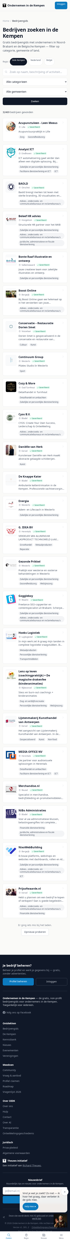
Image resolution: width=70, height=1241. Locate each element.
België (49, 60)
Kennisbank (9, 1039)
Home (6, 20)
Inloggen (61, 4)
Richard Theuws (32, 1165)
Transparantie (11, 1127)
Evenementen (10, 1050)
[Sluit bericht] (64, 1192)
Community (9, 1070)
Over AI (7, 1122)
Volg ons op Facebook (18, 1012)
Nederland (36, 60)
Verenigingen (10, 1055)
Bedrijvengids (11, 1028)
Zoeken (35, 101)
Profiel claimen (11, 1081)
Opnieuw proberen (35, 931)
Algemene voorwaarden (16, 1153)
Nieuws (7, 1045)
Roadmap (8, 1086)
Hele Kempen (18, 60)
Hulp (5, 1111)
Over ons (8, 1106)
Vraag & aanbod (12, 1075)
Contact (7, 1117)
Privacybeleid (10, 1147)
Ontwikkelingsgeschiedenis (18, 1133)
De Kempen (9, 1034)
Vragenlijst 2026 (12, 1091)
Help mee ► (30, 1206)
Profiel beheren (18, 981)
